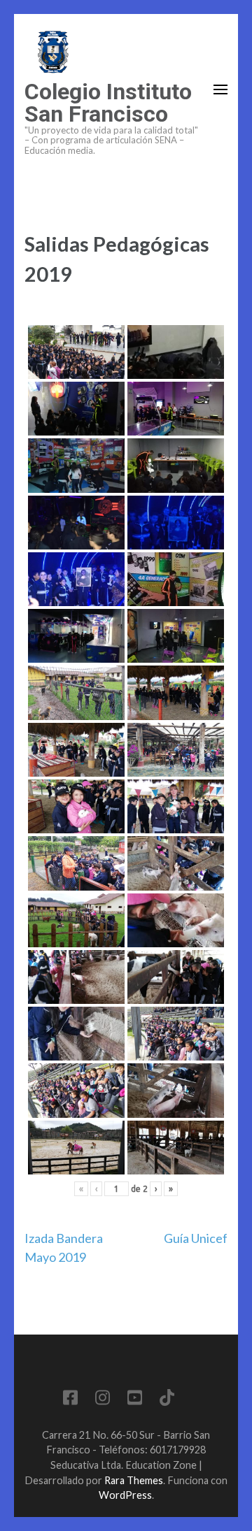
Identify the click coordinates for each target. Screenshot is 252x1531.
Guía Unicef (195, 1238)
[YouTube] (134, 1400)
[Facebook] (70, 1400)
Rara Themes (133, 1480)
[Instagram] (102, 1400)
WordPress (125, 1495)
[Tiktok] (167, 1400)
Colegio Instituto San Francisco (108, 102)
